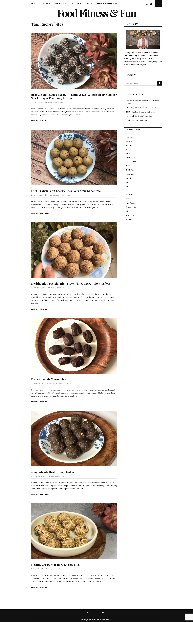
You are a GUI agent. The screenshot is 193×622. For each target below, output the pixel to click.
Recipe (45, 3)
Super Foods (130, 203)
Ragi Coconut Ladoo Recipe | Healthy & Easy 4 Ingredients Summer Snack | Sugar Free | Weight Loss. (74, 96)
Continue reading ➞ (40, 121)
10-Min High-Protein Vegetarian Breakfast (141, 112)
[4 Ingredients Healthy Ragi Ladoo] (74, 466)
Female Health (131, 157)
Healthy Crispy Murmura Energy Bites (55, 564)
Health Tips (130, 170)
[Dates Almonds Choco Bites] (74, 373)
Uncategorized (131, 207)
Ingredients (130, 174)
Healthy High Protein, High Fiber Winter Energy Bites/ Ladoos (71, 283)
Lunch (128, 182)
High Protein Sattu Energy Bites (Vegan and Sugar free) (66, 191)
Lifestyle (75, 3)
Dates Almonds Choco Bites (48, 379)
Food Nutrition (131, 162)
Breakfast (129, 137)
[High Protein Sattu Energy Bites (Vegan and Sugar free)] (74, 185)
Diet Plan (129, 145)
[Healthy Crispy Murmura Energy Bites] (74, 558)
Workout (129, 219)
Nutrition (59, 3)
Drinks (53, 476)
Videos (89, 3)
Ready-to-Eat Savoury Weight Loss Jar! (140, 120)
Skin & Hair (129, 195)
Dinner (128, 149)
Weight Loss (130, 215)
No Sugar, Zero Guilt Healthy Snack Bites (141, 108)
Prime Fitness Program (107, 3)
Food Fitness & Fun (96, 13)
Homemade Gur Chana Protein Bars (139, 116)
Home (33, 3)
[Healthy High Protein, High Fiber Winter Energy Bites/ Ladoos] (74, 277)
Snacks (55, 102)
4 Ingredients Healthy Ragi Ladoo (52, 472)
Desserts (51, 195)
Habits (128, 166)
